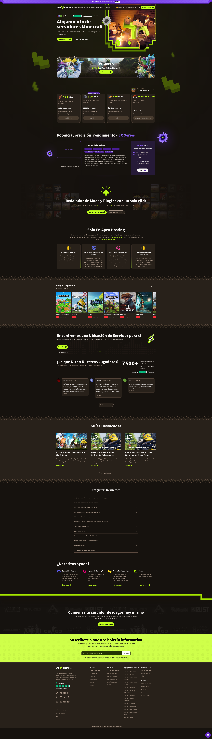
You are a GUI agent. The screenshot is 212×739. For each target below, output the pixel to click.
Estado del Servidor (146, 683)
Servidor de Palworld (129, 696)
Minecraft (74, 7)
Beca (142, 692)
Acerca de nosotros (95, 670)
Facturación (131, 7)
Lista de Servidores (112, 679)
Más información (121, 585)
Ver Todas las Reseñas (106, 405)
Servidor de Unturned (130, 707)
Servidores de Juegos (113, 670)
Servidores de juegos (83, 7)
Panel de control (145, 673)
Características (95, 7)
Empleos (92, 682)
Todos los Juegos (128, 718)
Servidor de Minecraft (130, 672)
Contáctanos (93, 673)
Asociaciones (93, 679)
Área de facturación (146, 670)
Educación (143, 689)
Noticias (108, 7)
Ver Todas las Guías (106, 473)
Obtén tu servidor (104, 72)
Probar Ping (61, 347)
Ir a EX (141, 170)
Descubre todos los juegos (81, 39)
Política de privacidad (121, 657)
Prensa (92, 685)
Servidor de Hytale (129, 675)
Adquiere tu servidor (63, 39)
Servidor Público (145, 695)
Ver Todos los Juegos (61, 288)
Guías (142, 676)
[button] (84, 7)
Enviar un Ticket (145, 686)
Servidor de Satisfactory (130, 710)
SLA (57, 716)
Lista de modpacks (112, 673)
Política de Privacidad (61, 710)
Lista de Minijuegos (112, 676)
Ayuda (101, 7)
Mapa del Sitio (59, 707)
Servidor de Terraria (129, 704)
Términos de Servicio (61, 713)
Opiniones (92, 676)
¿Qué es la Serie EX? (69, 149)
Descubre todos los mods (96, 212)
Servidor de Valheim (129, 688)
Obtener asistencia (93, 585)
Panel (138, 7)
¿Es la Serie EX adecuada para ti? (68, 167)
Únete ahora (65, 585)
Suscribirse (126, 653)
